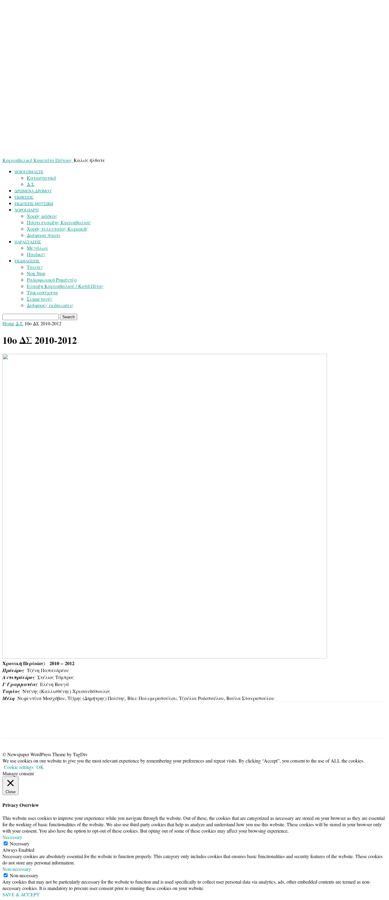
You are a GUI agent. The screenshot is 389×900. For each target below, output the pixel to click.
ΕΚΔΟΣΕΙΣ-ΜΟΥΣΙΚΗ (34, 203)
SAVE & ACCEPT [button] (21, 894)
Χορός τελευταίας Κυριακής (57, 228)
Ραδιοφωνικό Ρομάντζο (52, 279)
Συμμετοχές (40, 299)
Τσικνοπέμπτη (42, 292)
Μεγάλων (37, 248)
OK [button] (40, 767)
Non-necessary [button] (16, 869)
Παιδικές (36, 254)
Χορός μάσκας (42, 216)
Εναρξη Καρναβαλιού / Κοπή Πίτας (65, 286)
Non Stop (36, 273)
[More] (56, 725)
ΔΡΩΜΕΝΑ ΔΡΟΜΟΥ (33, 191)
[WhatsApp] (34, 725)
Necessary (19, 843)
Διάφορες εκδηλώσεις (50, 305)
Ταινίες (35, 267)
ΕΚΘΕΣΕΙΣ (24, 197)
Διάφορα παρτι (43, 235)
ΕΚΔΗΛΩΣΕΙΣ (27, 261)
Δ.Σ (30, 184)
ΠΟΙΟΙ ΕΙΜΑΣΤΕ (29, 171)
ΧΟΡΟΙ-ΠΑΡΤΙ (27, 210)
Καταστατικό (41, 177)
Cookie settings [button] (18, 767)
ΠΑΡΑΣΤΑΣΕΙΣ (28, 242)
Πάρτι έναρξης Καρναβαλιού (59, 222)
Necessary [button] (12, 837)
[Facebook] (12, 725)
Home (8, 323)
